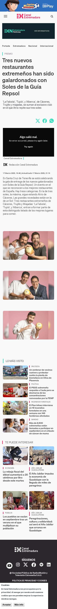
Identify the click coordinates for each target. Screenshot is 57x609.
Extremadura (19, 46)
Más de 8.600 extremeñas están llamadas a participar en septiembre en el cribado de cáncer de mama (41, 428)
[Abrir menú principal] (5, 16)
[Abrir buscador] (52, 16)
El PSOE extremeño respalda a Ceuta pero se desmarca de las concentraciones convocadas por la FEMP (41, 393)
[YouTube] (9, 566)
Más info (19, 604)
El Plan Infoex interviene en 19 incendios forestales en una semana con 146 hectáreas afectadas (41, 410)
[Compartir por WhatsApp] (51, 120)
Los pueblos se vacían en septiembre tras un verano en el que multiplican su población (15, 522)
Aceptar (6, 604)
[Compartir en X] (37, 120)
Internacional (46, 46)
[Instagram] (18, 566)
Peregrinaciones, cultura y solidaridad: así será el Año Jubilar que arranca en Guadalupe (41, 524)
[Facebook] (34, 566)
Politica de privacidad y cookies (29, 581)
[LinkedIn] (49, 566)
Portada (6, 46)
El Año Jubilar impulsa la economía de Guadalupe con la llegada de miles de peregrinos (41, 479)
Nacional (32, 46)
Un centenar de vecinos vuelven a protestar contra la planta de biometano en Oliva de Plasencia (40, 375)
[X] (25, 566)
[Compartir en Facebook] (44, 120)
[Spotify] (41, 566)
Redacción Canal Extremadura (23, 164)
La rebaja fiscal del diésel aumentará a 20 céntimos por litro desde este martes (15, 476)
